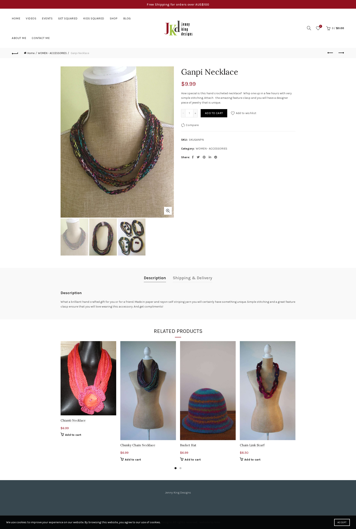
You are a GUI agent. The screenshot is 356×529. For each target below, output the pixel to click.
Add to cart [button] (73, 435)
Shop (114, 18)
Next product (341, 53)
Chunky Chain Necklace (137, 445)
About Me (19, 38)
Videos (31, 18)
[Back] (15, 53)
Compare (192, 125)
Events (47, 18)
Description (155, 278)
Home (16, 18)
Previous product (331, 53)
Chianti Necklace (73, 420)
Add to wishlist (246, 113)
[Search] (309, 28)
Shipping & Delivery (192, 278)
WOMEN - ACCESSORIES (52, 53)
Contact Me (41, 38)
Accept (342, 522)
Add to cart (214, 113)
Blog (127, 18)
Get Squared (68, 18)
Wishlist (320, 26)
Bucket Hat (188, 445)
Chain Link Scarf (252, 445)
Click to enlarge (168, 211)
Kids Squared (93, 18)
